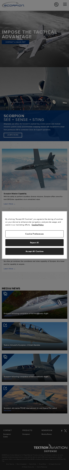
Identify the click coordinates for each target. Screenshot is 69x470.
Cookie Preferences (34, 234)
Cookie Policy (38, 225)
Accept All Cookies (34, 251)
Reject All (34, 243)
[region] (34, 235)
